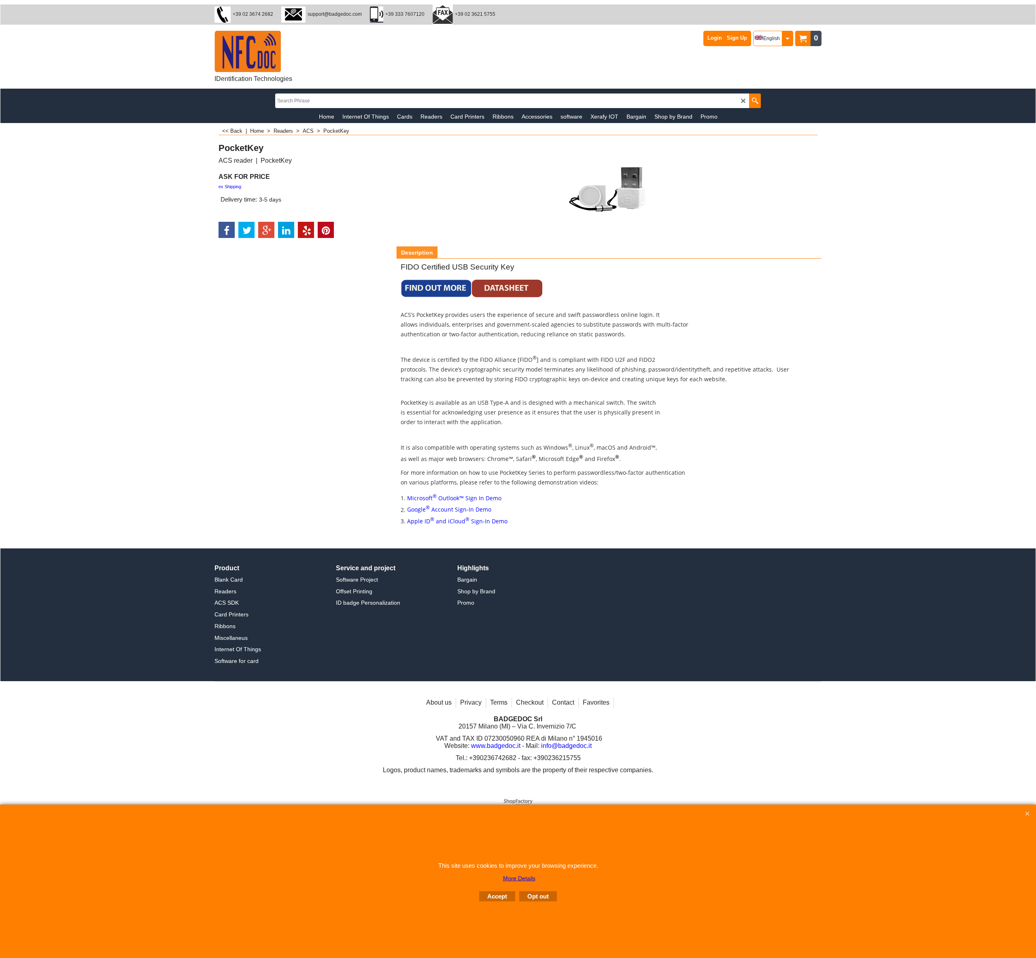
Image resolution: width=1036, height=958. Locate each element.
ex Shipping (230, 186)
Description (417, 252)
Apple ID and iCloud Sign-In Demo (457, 521)
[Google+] (266, 230)
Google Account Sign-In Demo (449, 509)
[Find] (755, 100)
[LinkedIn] (286, 230)
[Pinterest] (326, 230)
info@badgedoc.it (566, 745)
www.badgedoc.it (495, 745)
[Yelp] (306, 230)
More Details (519, 878)
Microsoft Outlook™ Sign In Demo (454, 498)
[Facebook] (227, 230)
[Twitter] (246, 230)
